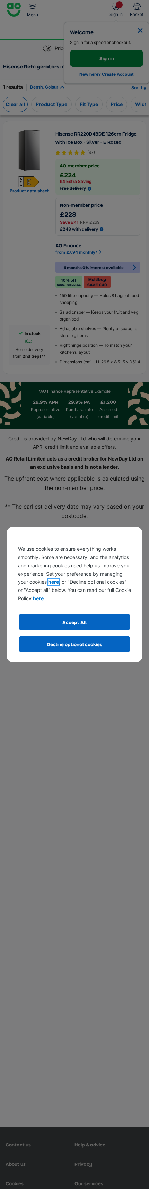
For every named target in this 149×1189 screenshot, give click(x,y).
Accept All (74, 622)
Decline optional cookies (74, 644)
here (53, 582)
